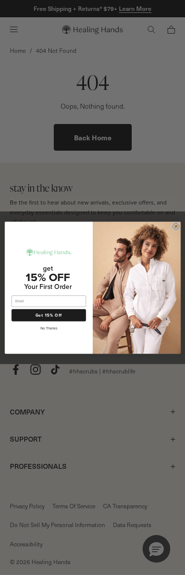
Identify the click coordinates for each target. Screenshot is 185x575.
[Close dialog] (175, 226)
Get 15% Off (48, 315)
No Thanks (48, 328)
